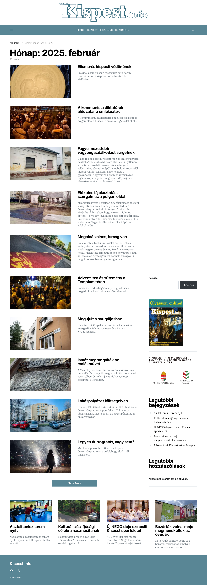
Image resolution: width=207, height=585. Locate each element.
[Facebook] (11, 570)
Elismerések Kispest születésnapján (175, 445)
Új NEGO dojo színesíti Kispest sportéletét (172, 429)
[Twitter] (18, 570)
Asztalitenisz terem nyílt (168, 413)
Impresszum (15, 577)
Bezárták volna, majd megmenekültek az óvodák (170, 438)
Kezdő (81, 30)
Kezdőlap (14, 42)
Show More (74, 483)
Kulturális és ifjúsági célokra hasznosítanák (171, 420)
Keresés (153, 278)
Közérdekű (122, 30)
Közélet (92, 30)
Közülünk (106, 30)
